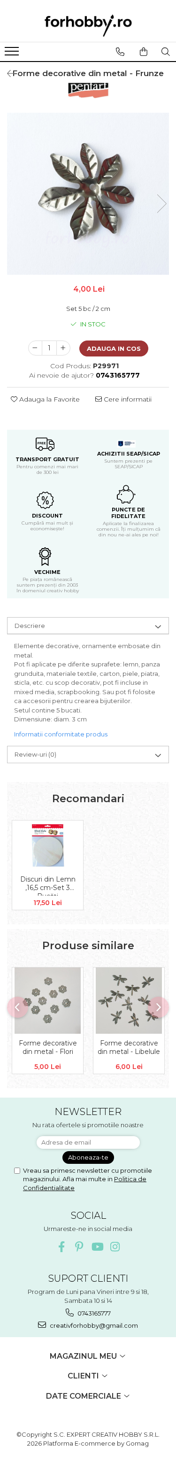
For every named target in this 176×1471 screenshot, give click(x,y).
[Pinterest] (79, 1247)
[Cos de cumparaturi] (143, 51)
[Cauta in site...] (165, 51)
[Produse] (13, 54)
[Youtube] (97, 1247)
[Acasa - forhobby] (88, 25)
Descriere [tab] (30, 625)
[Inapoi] (7, 73)
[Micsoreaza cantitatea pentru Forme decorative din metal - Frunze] (35, 348)
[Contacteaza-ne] (119, 51)
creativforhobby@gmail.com (93, 1325)
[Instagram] (115, 1247)
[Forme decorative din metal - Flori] (48, 1001)
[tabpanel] (88, 194)
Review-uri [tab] (35, 754)
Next (161, 203)
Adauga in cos (114, 348)
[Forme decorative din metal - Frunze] (88, 194)
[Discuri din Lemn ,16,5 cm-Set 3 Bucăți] (48, 845)
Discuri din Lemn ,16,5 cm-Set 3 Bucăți (48, 885)
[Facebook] (61, 1247)
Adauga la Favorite (48, 399)
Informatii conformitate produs (60, 734)
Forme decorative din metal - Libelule (129, 1047)
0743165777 (93, 1313)
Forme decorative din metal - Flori (48, 1047)
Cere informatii (127, 399)
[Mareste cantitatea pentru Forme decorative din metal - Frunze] (63, 348)
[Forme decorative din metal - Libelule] (129, 1001)
